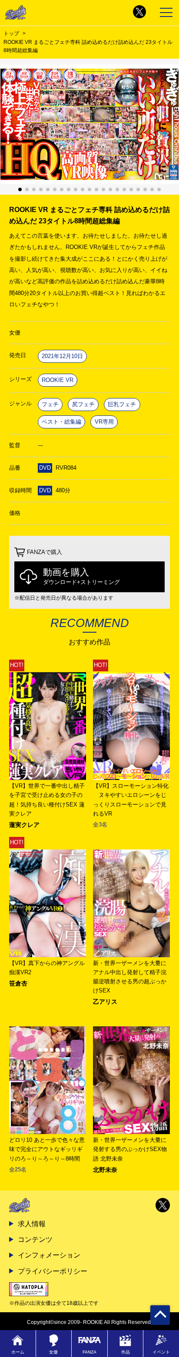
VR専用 (104, 421)
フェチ (50, 404)
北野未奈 (105, 1170)
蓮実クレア (24, 825)
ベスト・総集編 (61, 421)
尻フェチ (83, 404)
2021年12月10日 (62, 356)
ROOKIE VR (57, 380)
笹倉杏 (18, 983)
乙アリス (105, 1002)
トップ (11, 33)
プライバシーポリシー (52, 1271)
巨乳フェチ (122, 404)
